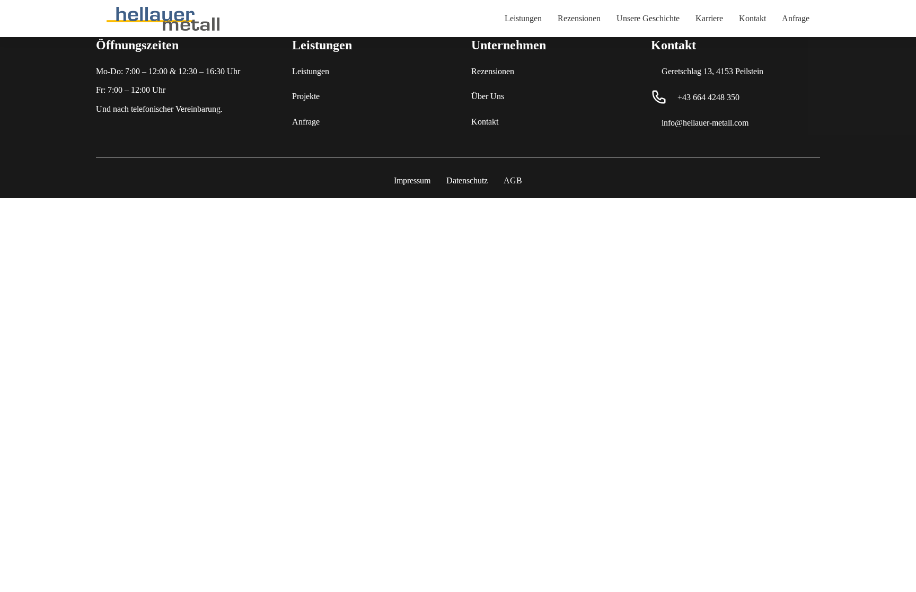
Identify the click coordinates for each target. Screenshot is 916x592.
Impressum (412, 180)
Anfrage (795, 18)
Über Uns (487, 96)
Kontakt (752, 18)
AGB (513, 180)
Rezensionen (579, 18)
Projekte (306, 96)
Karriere (709, 18)
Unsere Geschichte (648, 18)
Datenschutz (467, 180)
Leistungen (523, 18)
